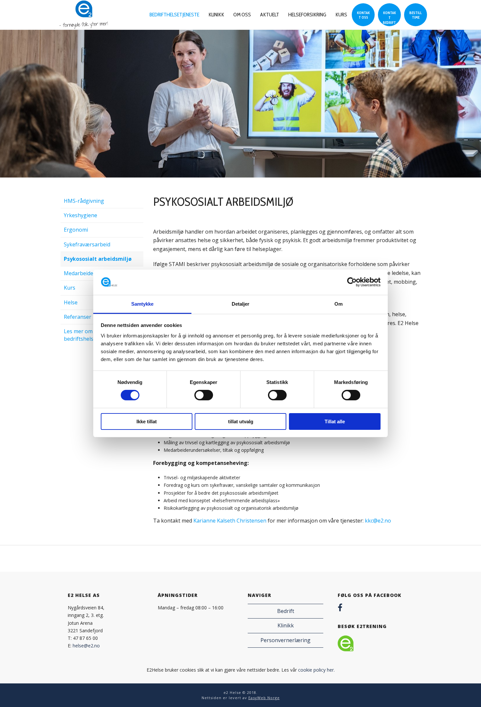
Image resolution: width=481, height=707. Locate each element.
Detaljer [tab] (241, 304)
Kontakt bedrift (389, 17)
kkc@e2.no (378, 520)
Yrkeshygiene (80, 215)
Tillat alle (335, 421)
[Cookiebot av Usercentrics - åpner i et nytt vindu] (352, 282)
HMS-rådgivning (84, 200)
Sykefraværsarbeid (87, 244)
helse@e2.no (86, 645)
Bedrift (285, 611)
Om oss (242, 14)
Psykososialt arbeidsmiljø (98, 258)
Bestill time (415, 15)
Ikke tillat (146, 421)
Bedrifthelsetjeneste (174, 14)
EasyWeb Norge (264, 697)
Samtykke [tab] (142, 304)
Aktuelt (269, 14)
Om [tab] (338, 304)
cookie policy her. (316, 670)
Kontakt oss (363, 15)
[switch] (203, 395)
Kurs (341, 14)
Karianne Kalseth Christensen (229, 520)
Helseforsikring (307, 14)
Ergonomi (76, 229)
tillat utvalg (240, 421)
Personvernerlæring (285, 640)
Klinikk (216, 14)
